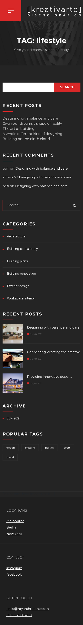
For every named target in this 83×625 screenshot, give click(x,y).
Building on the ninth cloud (26, 139)
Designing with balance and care (30, 118)
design (10, 447)
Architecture (16, 236)
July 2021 (13, 418)
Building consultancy (22, 249)
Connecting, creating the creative (53, 352)
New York (14, 534)
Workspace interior (21, 298)
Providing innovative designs (49, 377)
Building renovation (21, 273)
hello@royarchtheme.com (27, 609)
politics (49, 447)
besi (6, 186)
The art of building (18, 129)
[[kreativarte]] (52, 11)
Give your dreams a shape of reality (32, 123)
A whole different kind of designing (32, 134)
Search (67, 87)
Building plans (17, 261)
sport (67, 447)
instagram (14, 568)
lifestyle (30, 447)
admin (8, 177)
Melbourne (15, 521)
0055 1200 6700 (19, 615)
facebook (14, 574)
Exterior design (18, 286)
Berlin (11, 527)
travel (10, 457)
